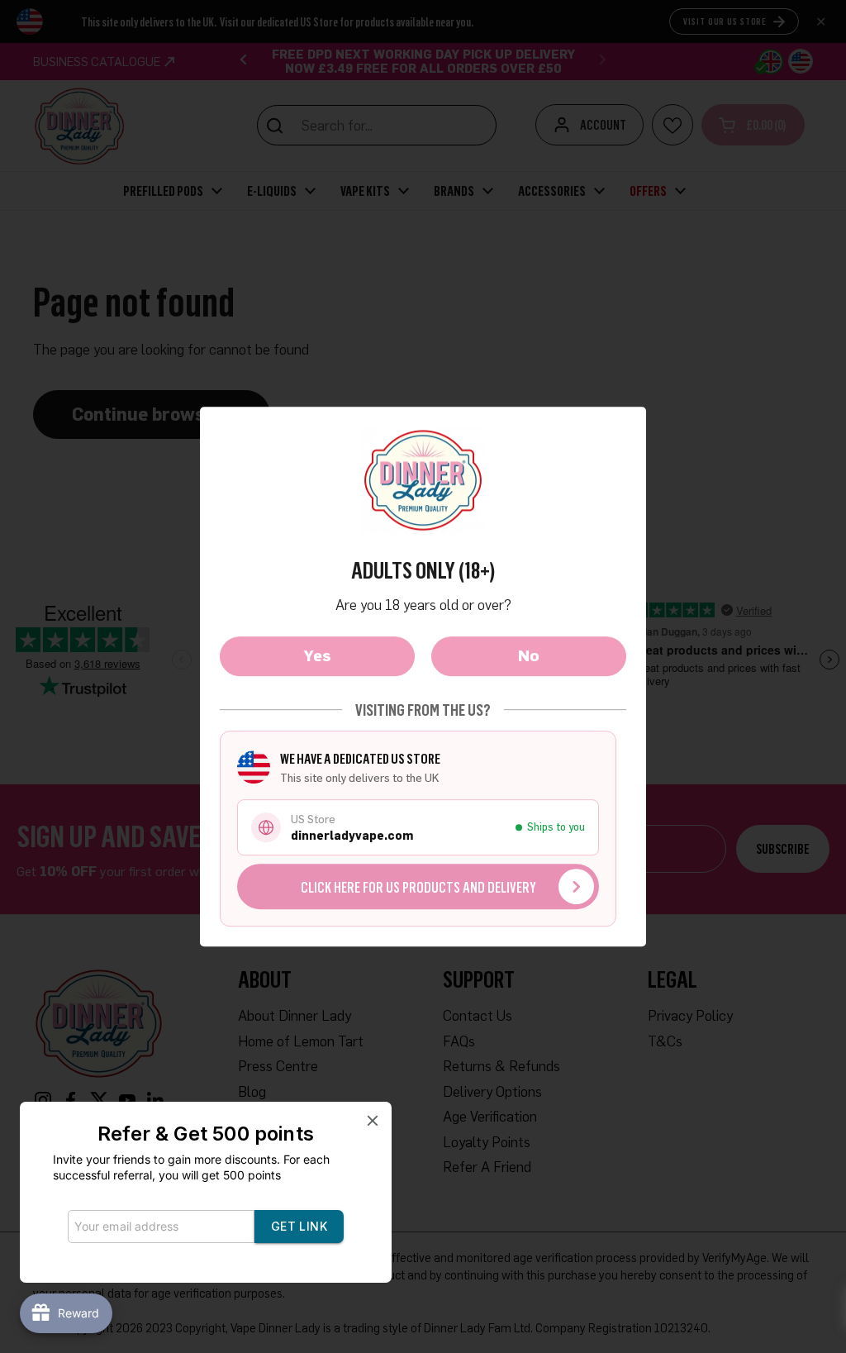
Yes (317, 655)
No (528, 655)
